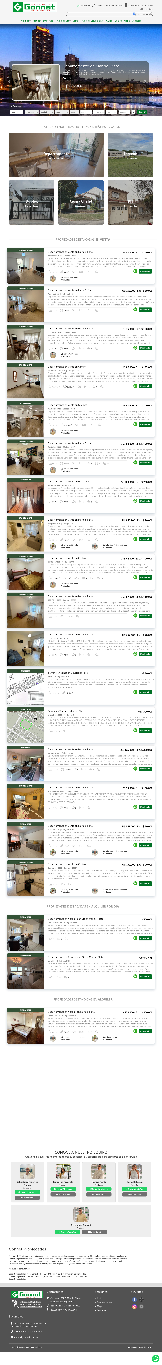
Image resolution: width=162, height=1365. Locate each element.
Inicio (99, 1298)
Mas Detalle (145, 271)
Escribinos (148, 9)
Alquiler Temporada (43, 20)
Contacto (136, 20)
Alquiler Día (63, 20)
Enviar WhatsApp (28, 1192)
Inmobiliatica (25, 1347)
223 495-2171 (57, 1305)
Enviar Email (28, 1197)
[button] (90, 1096)
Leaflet (151, 1136)
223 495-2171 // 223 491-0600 (109, 5)
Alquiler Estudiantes (92, 20)
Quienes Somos (114, 20)
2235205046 (84, 5)
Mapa (127, 20)
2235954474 (57, 1309)
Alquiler (25, 20)
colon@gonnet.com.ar (26, 1337)
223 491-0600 (73, 1305)
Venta (75, 20)
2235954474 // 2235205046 (140, 5)
